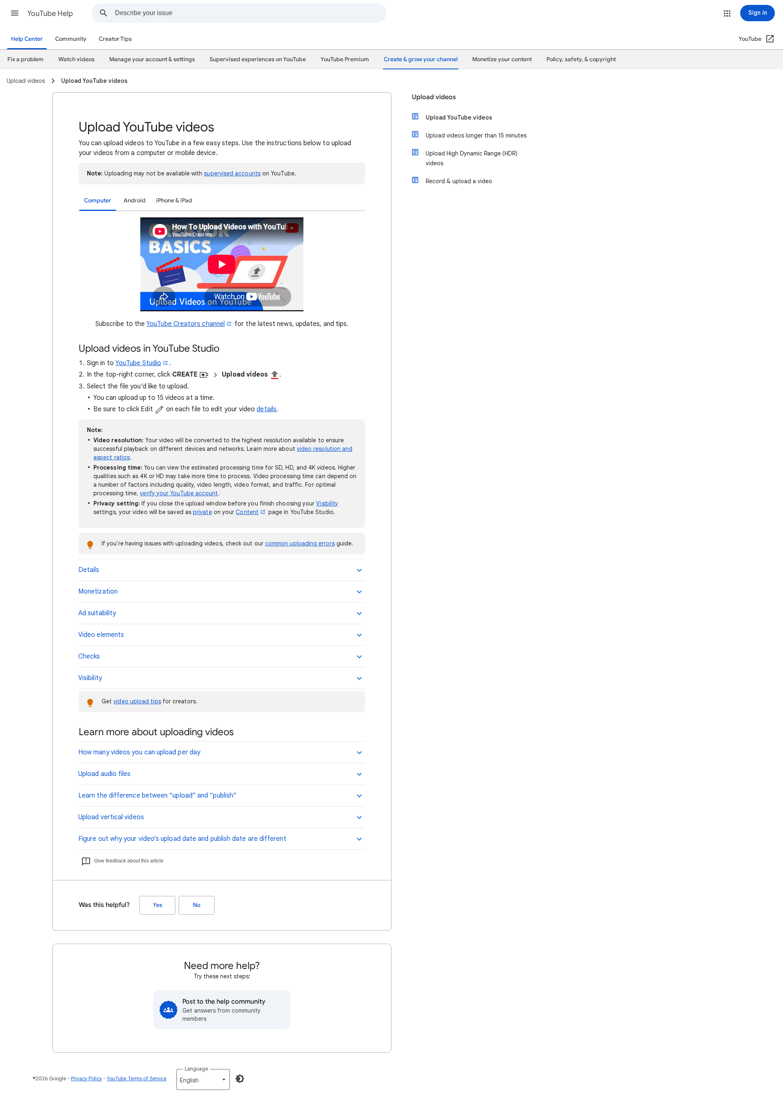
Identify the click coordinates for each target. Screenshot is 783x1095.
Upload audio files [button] (104, 774)
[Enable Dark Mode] (240, 1078)
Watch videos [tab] (76, 59)
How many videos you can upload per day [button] (139, 752)
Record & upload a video (459, 181)
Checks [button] (89, 656)
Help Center (27, 38)
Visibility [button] (90, 678)
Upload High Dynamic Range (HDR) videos (472, 158)
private (202, 512)
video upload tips (137, 701)
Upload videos (434, 97)
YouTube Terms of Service (136, 1078)
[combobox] (250, 13)
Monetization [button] (97, 591)
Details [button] (89, 570)
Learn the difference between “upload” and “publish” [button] (157, 795)
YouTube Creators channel (185, 324)
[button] (14, 13)
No (196, 905)
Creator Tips (115, 38)
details (266, 409)
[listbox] (203, 1079)
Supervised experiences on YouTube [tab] (258, 59)
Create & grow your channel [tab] (421, 59)
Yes (157, 905)
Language (196, 1069)
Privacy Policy (86, 1078)
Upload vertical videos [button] (111, 817)
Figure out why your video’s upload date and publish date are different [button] (182, 839)
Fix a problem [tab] (25, 59)
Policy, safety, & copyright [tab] (581, 59)
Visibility (327, 503)
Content (247, 512)
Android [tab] (135, 200)
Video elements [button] (101, 635)
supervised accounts (232, 173)
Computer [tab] (97, 200)
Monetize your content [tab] (502, 59)
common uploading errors (300, 543)
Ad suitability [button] (97, 613)
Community (70, 38)
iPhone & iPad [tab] (174, 200)
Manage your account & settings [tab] (152, 59)
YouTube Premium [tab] (345, 59)
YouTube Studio (138, 363)
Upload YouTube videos (459, 117)
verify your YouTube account (179, 493)
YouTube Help (50, 13)
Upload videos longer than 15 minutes (476, 135)
